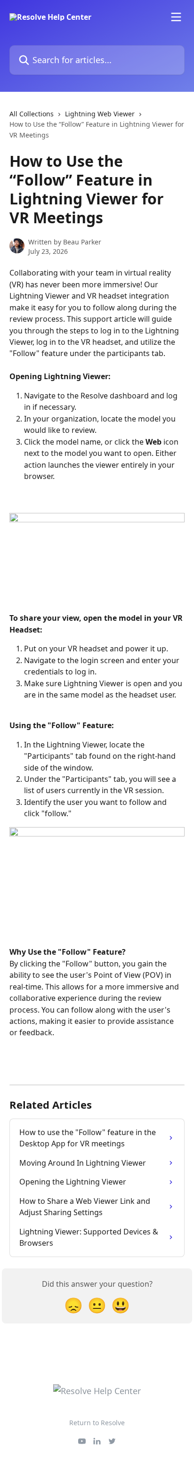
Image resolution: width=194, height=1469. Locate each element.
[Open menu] (176, 17)
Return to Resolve (97, 1422)
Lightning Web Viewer (100, 113)
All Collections (31, 113)
